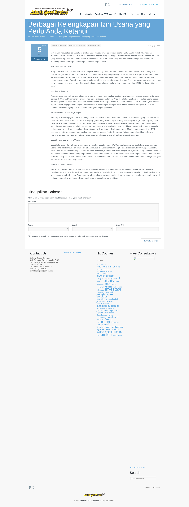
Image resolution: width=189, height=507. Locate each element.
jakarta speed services (106, 295)
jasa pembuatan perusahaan (105, 302)
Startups (115, 323)
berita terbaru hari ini (104, 271)
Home (42, 37)
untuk (115, 335)
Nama (48, 225)
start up (103, 322)
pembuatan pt (102, 317)
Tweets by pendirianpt (72, 252)
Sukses (107, 325)
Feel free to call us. (137, 468)
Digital (114, 284)
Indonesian (117, 287)
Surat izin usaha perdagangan (110, 327)
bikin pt (99, 281)
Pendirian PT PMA (103, 14)
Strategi (100, 325)
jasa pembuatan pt (108, 306)
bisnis (109, 281)
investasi (113, 289)
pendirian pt (113, 317)
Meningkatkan (109, 312)
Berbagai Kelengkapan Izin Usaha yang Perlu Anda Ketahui (82, 37)
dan (107, 284)
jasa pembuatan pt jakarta (105, 308)
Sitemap (156, 488)
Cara (117, 281)
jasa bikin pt (102, 299)
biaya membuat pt (105, 276)
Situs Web (120, 225)
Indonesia (104, 286)
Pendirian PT (120, 14)
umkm (106, 334)
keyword (100, 260)
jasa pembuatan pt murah (108, 310)
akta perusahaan (103, 269)
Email (92, 225)
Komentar (93, 201)
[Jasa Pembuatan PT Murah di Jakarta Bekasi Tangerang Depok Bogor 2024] (54, 9)
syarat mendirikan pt (109, 332)
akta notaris (101, 265)
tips (98, 335)
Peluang (111, 315)
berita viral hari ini (102, 273)
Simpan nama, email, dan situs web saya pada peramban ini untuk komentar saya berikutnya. (68, 236)
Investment (109, 292)
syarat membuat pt (108, 329)
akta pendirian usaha (108, 267)
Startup (108, 319)
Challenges (100, 284)
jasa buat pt (113, 299)
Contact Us (154, 14)
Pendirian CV (86, 14)
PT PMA (100, 320)
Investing (100, 292)
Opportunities (102, 315)
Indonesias (100, 290)
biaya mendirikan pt (108, 278)
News (144, 14)
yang (120, 335)
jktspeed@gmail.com (149, 4)
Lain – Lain (133, 14)
